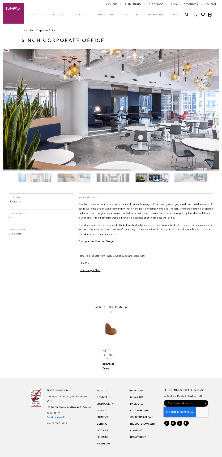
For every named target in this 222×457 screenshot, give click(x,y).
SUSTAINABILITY (105, 404)
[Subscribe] (205, 403)
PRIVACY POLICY (138, 437)
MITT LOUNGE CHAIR (109, 355)
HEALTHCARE (103, 444)
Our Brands (155, 4)
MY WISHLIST (136, 398)
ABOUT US (102, 391)
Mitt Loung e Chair (90, 270)
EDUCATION (103, 437)
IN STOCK (102, 411)
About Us (111, 4)
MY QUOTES (136, 404)
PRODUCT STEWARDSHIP (142, 424)
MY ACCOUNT (137, 391)
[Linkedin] (186, 423)
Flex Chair (85, 263)
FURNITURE (103, 417)
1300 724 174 (53, 413)
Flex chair (147, 225)
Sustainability (133, 4)
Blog (173, 4)
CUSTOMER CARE (139, 411)
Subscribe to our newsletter (183, 396)
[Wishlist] (203, 15)
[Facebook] (166, 423)
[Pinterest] (179, 423)
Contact (210, 4)
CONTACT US (103, 398)
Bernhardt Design (110, 218)
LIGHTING (102, 424)
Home (23, 30)
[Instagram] (173, 423)
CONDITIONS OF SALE (141, 417)
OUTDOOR (102, 431)
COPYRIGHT (136, 431)
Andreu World (168, 225)
